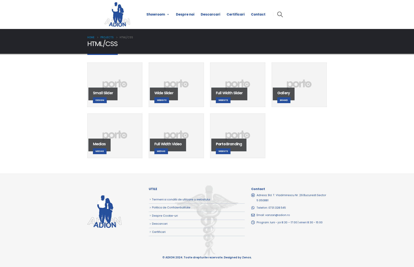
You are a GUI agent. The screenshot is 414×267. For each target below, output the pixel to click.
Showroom (155, 14)
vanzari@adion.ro (277, 215)
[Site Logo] (117, 14)
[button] (280, 14)
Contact (258, 14)
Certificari (236, 14)
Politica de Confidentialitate (171, 207)
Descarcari (210, 14)
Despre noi (185, 14)
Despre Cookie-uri (165, 215)
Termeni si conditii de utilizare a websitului (181, 199)
